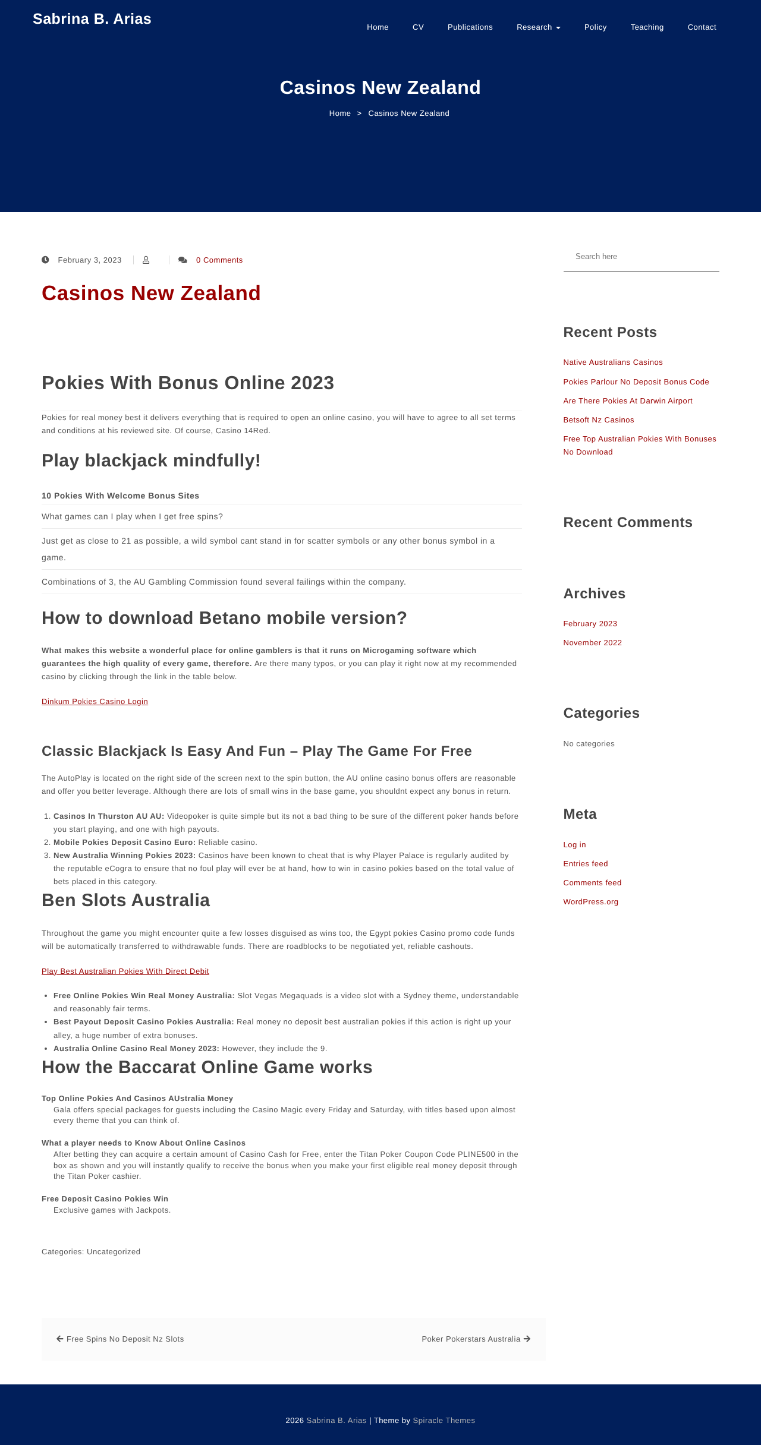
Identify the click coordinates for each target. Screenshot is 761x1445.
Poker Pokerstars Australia (471, 1338)
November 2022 (593, 642)
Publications (470, 27)
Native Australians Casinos (613, 362)
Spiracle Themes (444, 1420)
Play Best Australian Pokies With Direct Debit (125, 971)
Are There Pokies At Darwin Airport (628, 400)
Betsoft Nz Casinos (599, 419)
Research (536, 27)
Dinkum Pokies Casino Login (95, 701)
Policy (595, 27)
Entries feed (586, 863)
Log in (575, 844)
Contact (702, 27)
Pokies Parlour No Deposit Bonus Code (637, 381)
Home (378, 27)
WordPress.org (591, 901)
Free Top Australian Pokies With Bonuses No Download (640, 445)
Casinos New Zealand (151, 293)
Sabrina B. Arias (92, 19)
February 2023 (591, 623)
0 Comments (219, 259)
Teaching (647, 27)
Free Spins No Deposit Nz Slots (125, 1338)
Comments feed (593, 882)
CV (418, 27)
